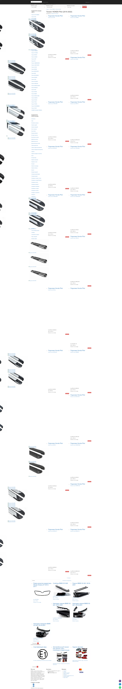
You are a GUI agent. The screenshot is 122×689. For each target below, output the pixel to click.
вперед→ (69, 577)
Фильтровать (84, 5)
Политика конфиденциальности (69, 675)
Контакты (65, 674)
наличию (56, 13)
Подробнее (67, 58)
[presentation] (71, 35)
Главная (47, 9)
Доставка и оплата (66, 672)
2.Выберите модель (49, 5)
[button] (87, 2)
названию (53, 13)
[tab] (38, 15)
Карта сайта (65, 677)
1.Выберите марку (34, 5)
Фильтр (84, 7)
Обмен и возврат (66, 673)
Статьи (65, 671)
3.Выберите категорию (71, 5)
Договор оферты (66, 676)
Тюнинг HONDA (52, 9)
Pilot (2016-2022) (58, 9)
